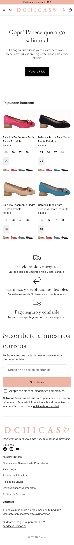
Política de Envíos (13, 481)
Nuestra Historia (12, 456)
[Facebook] (5, 449)
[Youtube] (17, 449)
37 (20, 152)
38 (27, 152)
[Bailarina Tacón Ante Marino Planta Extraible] (29, 170)
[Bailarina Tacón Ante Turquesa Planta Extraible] (21, 170)
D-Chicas (41, 537)
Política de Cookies (14, 493)
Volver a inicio (37, 71)
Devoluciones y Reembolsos (19, 487)
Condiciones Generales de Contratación (26, 462)
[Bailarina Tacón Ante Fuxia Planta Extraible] (14, 170)
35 (41, 152)
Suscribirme (37, 382)
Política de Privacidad (15, 475)
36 (13, 152)
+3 (6, 161)
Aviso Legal (9, 469)
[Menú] (4, 10)
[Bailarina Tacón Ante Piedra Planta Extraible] (6, 170)
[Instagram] (11, 449)
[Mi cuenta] (64, 10)
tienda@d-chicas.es (14, 525)
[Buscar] (10, 10)
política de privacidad (46, 406)
